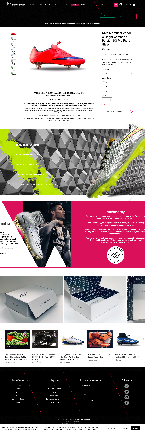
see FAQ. (83, 105)
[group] (72, 347)
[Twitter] (126, 394)
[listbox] (107, 16)
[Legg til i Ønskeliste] (131, 114)
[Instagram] (126, 388)
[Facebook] (126, 405)
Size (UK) (106, 72)
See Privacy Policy (89, 429)
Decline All (124, 428)
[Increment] (110, 102)
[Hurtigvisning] (17, 341)
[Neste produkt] (143, 341)
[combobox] (118, 76)
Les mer (105, 67)
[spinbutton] (107, 102)
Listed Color (107, 80)
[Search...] (116, 5)
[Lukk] (142, 428)
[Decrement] (103, 102)
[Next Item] (140, 302)
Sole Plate (106, 89)
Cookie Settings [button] (110, 428)
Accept (135, 428)
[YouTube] (126, 400)
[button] (45, 4)
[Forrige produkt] (1, 341)
